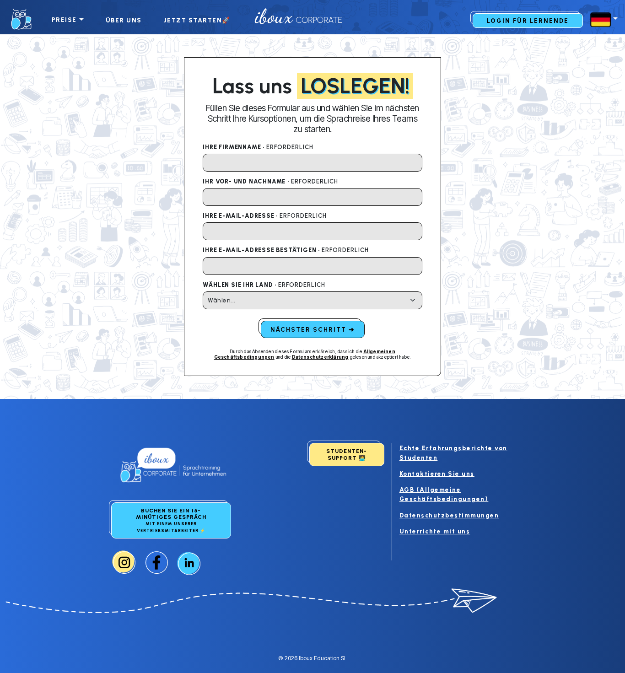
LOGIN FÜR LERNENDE (528, 20)
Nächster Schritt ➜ (312, 329)
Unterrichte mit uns (434, 531)
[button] (602, 19)
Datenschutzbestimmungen (449, 515)
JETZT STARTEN (197, 20)
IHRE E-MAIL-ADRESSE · (265, 215)
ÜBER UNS (124, 20)
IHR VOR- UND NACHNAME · (270, 181)
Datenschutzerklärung (320, 357)
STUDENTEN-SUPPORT (346, 454)
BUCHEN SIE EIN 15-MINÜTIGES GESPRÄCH (171, 520)
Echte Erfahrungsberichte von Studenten (453, 452)
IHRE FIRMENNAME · (258, 147)
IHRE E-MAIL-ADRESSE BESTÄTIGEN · (285, 250)
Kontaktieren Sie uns (436, 473)
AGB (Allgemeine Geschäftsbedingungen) (444, 494)
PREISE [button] (64, 19)
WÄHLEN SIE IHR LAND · (264, 284)
